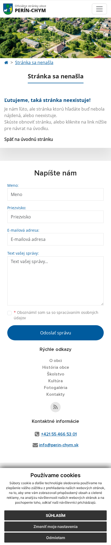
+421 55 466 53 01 (59, 434)
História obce (55, 367)
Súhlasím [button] (55, 515)
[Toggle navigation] (99, 9)
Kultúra (55, 381)
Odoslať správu (55, 333)
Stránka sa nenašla (34, 62)
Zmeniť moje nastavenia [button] (55, 526)
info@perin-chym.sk (58, 445)
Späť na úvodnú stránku (28, 139)
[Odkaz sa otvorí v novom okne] (55, 407)
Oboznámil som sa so (56, 315)
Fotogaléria (55, 388)
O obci (55, 360)
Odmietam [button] (55, 537)
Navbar (13, 8)
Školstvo (55, 374)
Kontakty (55, 394)
